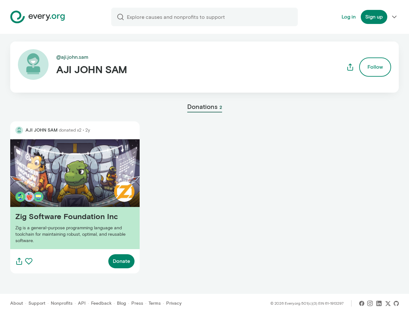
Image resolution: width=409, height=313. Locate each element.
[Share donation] (19, 261)
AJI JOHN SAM (42, 130)
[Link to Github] (396, 303)
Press (137, 303)
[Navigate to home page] (37, 17)
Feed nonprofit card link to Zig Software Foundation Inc (71, 194)
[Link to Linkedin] (379, 303)
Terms (155, 303)
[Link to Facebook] (361, 303)
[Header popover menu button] (394, 16)
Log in (349, 17)
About (16, 303)
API (82, 303)
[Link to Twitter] (388, 303)
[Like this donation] (29, 261)
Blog (121, 303)
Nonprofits (62, 303)
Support (36, 303)
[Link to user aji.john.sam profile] (19, 130)
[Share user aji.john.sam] (350, 67)
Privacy (173, 303)
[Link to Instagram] (370, 303)
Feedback (101, 303)
